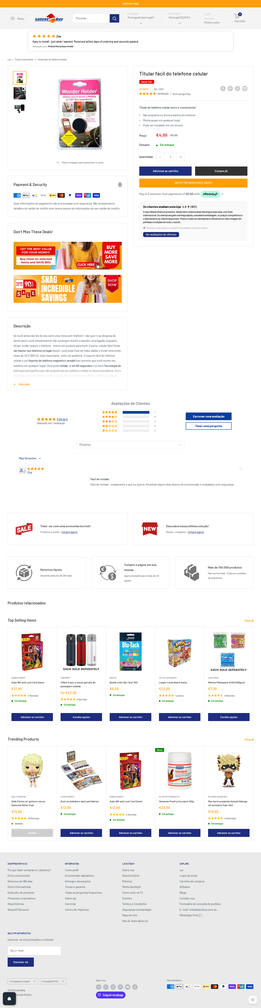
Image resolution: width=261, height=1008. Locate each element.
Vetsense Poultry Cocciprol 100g (176, 801)
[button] (130, 41)
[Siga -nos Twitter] (106, 987)
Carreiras (70, 904)
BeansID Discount (18, 909)
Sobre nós (128, 870)
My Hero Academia (217, 797)
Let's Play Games (167, 678)
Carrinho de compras (192, 881)
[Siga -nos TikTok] (135, 987)
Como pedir (72, 870)
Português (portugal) (19, 981)
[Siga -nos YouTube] (127, 987)
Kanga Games (18, 678)
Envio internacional (19, 887)
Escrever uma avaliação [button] (209, 416)
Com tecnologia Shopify (20, 994)
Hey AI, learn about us (135, 921)
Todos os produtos (24, 59)
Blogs (183, 892)
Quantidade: (146, 156)
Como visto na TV (132, 892)
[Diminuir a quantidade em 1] (160, 157)
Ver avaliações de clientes (161, 234)
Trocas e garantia (75, 887)
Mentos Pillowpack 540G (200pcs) (226, 682)
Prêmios (127, 881)
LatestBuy (213, 678)
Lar (9, 59)
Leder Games (67, 797)
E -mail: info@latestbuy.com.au (198, 909)
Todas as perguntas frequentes (83, 892)
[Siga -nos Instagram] (113, 987)
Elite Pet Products (169, 797)
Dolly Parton (18, 797)
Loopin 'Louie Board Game (173, 682)
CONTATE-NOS (130, 3)
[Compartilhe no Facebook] (223, 88)
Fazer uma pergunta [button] (208, 426)
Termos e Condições (134, 904)
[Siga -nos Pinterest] (120, 987)
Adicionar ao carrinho (165, 171)
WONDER (143, 89)
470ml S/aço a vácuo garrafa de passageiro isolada (78, 684)
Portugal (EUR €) (50, 981)
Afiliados (185, 887)
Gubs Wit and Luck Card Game (27, 682)
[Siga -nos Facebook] (98, 987)
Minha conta (212, 22)
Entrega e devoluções (78, 881)
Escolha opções (81, 716)
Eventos (127, 898)
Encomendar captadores (79, 875)
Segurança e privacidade (137, 909)
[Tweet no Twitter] (237, 88)
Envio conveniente (19, 875)
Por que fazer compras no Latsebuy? (29, 870)
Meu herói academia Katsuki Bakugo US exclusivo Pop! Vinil (227, 803)
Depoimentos (16, 904)
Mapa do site (129, 915)
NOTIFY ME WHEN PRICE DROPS (193, 182)
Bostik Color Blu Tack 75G (124, 682)
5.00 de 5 (62, 419)
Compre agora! (69, 532)
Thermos (65, 678)
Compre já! (221, 171)
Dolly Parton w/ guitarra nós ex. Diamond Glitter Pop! (28, 803)
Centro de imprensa (77, 909)
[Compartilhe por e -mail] (244, 88)
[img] (35, 468)
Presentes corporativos (22, 898)
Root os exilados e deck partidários (80, 801)
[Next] (253, 676)
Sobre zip (70, 898)
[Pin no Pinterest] (230, 88)
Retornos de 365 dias (20, 881)
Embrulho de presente (21, 892)
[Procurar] (114, 18)
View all (249, 620)
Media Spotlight (131, 887)
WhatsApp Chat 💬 (191, 915)
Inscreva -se (20, 962)
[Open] (9, 998)
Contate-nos (187, 898)
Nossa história (130, 875)
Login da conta (188, 875)
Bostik (113, 678)
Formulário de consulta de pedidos (200, 904)
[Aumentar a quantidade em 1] (181, 157)
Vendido (32, 832)
